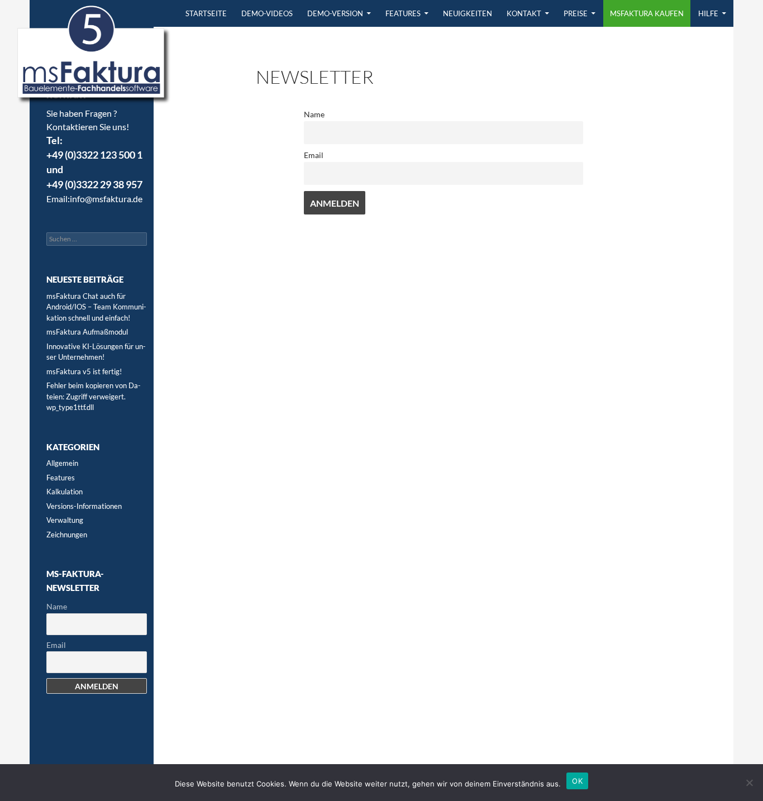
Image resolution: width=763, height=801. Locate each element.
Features (403, 13)
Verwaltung (64, 520)
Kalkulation (64, 491)
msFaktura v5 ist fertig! (84, 371)
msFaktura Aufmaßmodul (87, 331)
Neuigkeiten (467, 13)
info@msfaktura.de (106, 198)
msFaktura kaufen (647, 13)
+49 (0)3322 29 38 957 (94, 184)
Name (314, 114)
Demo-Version (335, 13)
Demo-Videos (267, 13)
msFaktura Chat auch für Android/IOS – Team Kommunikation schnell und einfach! (96, 307)
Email (313, 155)
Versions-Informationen (84, 506)
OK (577, 780)
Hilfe (708, 13)
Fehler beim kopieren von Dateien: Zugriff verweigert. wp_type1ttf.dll (93, 396)
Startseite (206, 13)
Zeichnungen (66, 534)
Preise (576, 13)
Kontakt (524, 13)
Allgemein (62, 463)
